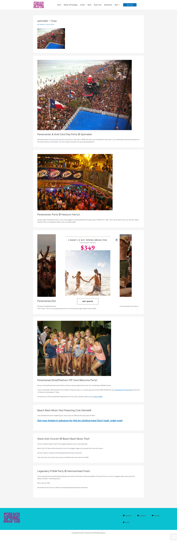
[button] (130, 4)
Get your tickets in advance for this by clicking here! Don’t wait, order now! (80, 420)
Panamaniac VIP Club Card (123, 390)
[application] (119, 5)
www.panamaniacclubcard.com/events (49, 518)
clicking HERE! (97, 396)
